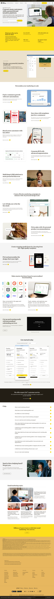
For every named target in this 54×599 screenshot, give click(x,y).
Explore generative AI (5, 212)
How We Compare (6, 577)
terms (23, 542)
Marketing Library (15, 572)
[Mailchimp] (36, 588)
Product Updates (6, 573)
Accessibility (33, 577)
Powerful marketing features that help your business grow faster (12, 561)
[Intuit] (18, 588)
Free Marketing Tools (15, 573)
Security (5, 579)
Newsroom (33, 573)
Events (23, 574)
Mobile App (5, 582)
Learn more (5, 330)
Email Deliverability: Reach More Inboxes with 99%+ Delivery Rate (40, 513)
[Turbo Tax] (22, 588)
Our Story (33, 572)
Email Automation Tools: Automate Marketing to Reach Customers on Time (26, 513)
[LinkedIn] (30, 591)
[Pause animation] (28, 142)
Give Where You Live (34, 574)
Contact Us (42, 572)
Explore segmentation (34, 159)
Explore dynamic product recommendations (36, 235)
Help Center (42, 574)
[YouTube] (32, 591)
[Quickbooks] (31, 588)
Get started (27, 532)
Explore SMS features (6, 182)
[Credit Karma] (26, 588)
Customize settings (48, 597)
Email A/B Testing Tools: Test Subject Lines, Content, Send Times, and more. (13, 513)
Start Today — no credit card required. (32, 0)
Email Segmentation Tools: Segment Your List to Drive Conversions (40, 493)
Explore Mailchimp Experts (7, 473)
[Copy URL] (39, 324)
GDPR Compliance (6, 578)
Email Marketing (6, 574)
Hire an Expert (43, 573)
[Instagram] (28, 591)
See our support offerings (26, 398)
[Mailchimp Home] (3, 3)
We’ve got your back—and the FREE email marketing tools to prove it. (13, 564)
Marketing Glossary (15, 574)
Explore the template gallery (35, 120)
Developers (24, 573)
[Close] (52, 597)
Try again (39, 326)
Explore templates (5, 264)
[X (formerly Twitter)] (26, 591)
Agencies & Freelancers (25, 572)
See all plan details (26, 384)
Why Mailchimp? (6, 572)
